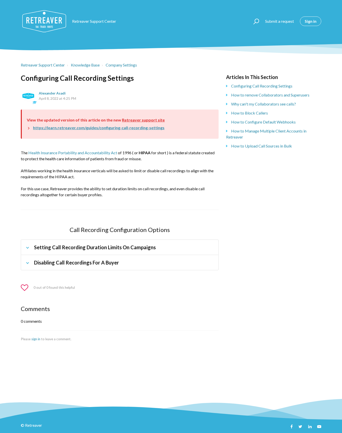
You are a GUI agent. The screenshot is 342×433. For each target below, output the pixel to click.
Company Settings (121, 64)
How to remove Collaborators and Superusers (270, 94)
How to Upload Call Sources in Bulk (261, 146)
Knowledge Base (85, 64)
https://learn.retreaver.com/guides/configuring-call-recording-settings (98, 127)
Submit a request (279, 21)
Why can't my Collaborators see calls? (263, 104)
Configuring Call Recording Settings (261, 86)
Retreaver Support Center (43, 64)
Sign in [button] (310, 21)
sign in (35, 339)
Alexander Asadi (52, 93)
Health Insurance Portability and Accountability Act (72, 152)
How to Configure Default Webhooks (263, 122)
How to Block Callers (249, 112)
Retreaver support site (143, 120)
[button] (254, 21)
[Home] (44, 21)
